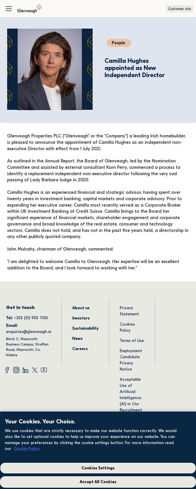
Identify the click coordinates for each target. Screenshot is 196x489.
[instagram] (16, 370)
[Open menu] (8, 8)
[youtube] (44, 370)
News (77, 338)
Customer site (179, 9)
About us (81, 308)
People (118, 43)
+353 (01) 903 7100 (31, 318)
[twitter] (35, 370)
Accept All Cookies (98, 482)
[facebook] (7, 370)
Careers (80, 349)
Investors (81, 318)
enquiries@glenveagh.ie (28, 331)
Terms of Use (132, 340)
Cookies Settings (98, 468)
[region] (98, 450)
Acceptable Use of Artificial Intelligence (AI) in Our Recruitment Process (131, 398)
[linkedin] (25, 370)
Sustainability (85, 328)
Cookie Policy (27, 448)
